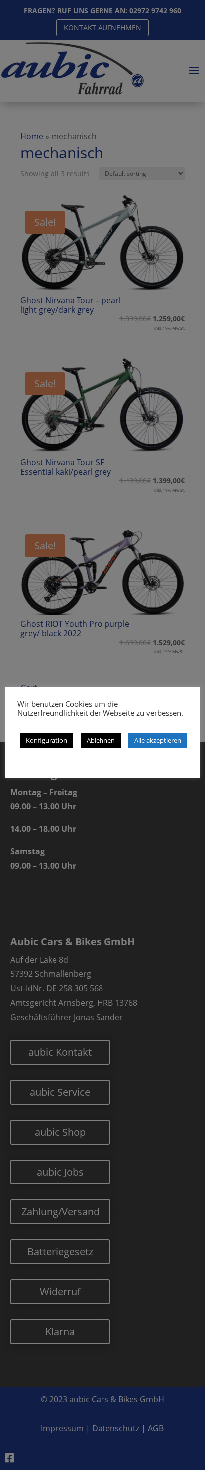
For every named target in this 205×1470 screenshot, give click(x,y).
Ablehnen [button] (101, 740)
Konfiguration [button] (46, 740)
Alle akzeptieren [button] (157, 740)
